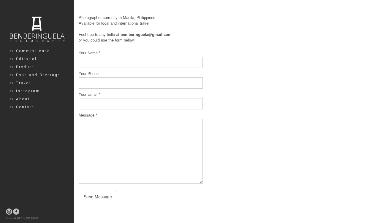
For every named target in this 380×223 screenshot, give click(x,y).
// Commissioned (30, 51)
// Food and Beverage (35, 75)
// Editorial (23, 59)
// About (20, 99)
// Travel (20, 83)
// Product (22, 67)
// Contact (22, 107)
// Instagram (25, 91)
